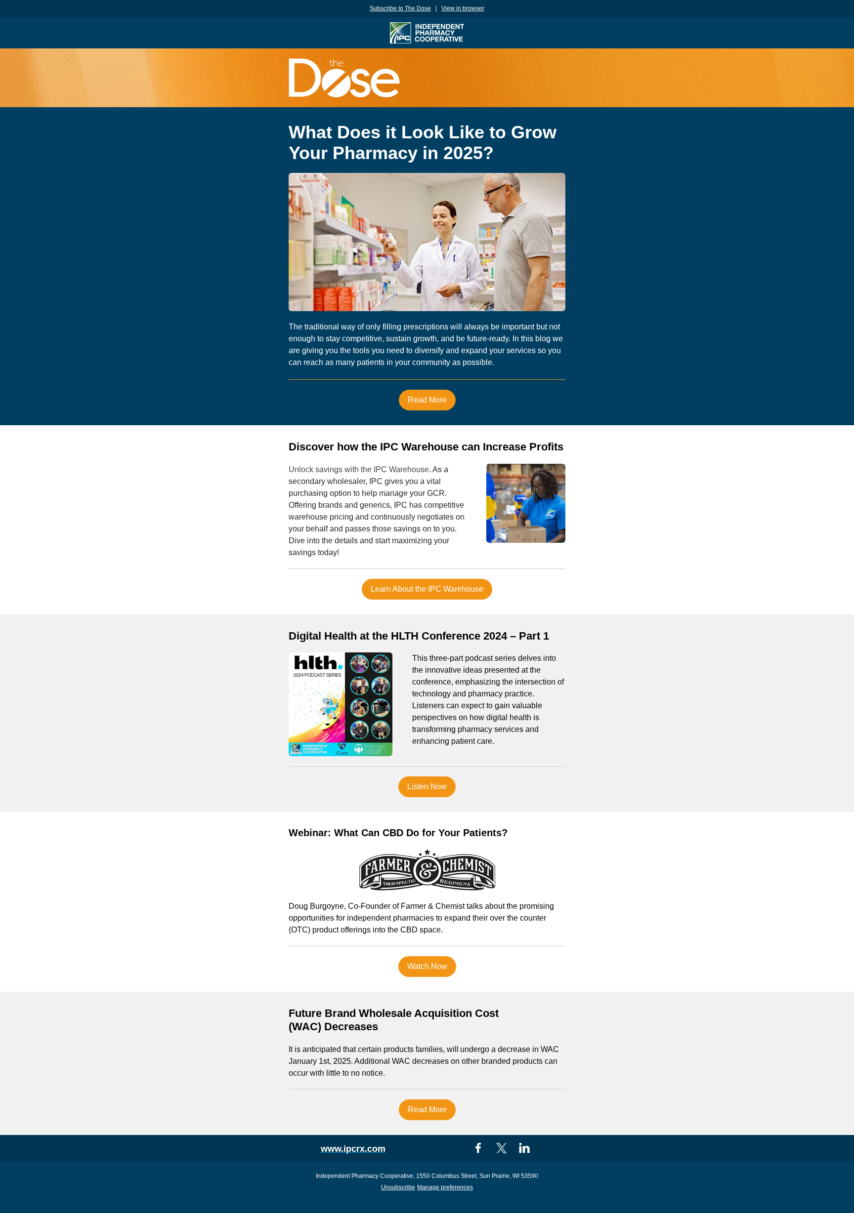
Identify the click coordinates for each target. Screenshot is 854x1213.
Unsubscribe (398, 1187)
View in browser (462, 8)
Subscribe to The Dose (400, 8)
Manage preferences (445, 1187)
